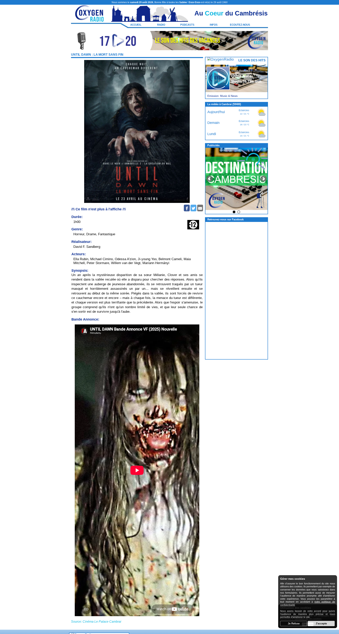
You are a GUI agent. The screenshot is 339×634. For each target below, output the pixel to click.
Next (263, 179)
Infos (214, 24)
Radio (161, 24)
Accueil (135, 24)
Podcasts (187, 24)
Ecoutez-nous (240, 24)
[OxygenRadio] (89, 20)
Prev (209, 179)
